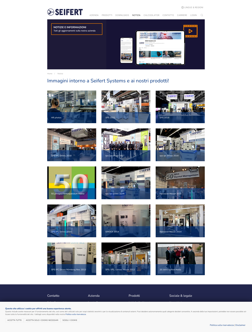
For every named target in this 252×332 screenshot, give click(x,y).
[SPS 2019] (180, 106)
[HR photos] (71, 106)
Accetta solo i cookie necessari (42, 320)
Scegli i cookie (69, 320)
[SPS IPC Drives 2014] (71, 220)
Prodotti (107, 15)
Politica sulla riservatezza (75, 314)
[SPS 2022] (125, 106)
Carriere (182, 15)
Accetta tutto (14, 320)
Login (193, 15)
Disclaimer (240, 325)
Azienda (94, 15)
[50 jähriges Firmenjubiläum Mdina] (71, 182)
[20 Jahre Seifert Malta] (180, 258)
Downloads (122, 15)
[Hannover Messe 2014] (180, 220)
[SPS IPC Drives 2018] (71, 144)
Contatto (168, 15)
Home (49, 73)
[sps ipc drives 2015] (125, 182)
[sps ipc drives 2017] (125, 144)
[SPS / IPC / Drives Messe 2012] (125, 258)
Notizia (136, 15)
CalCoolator (151, 15)
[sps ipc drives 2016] (180, 144)
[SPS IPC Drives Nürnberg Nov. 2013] (71, 258)
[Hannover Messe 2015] (180, 182)
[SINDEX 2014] (125, 220)
